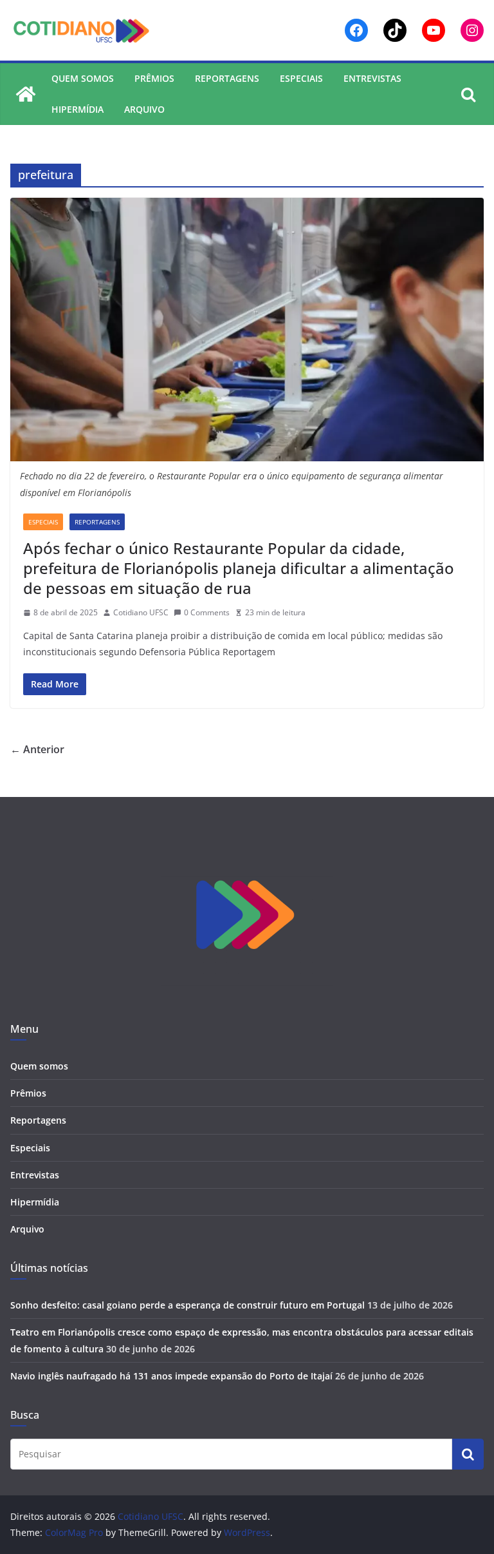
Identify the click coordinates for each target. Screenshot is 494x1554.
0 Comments (207, 612)
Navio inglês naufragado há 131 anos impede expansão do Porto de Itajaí (171, 1376)
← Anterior (37, 749)
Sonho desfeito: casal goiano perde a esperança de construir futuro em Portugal (187, 1305)
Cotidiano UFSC (141, 612)
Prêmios (154, 78)
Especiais (301, 78)
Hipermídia (77, 109)
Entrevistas (372, 78)
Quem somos (82, 78)
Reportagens (227, 78)
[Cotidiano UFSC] (25, 94)
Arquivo (144, 109)
